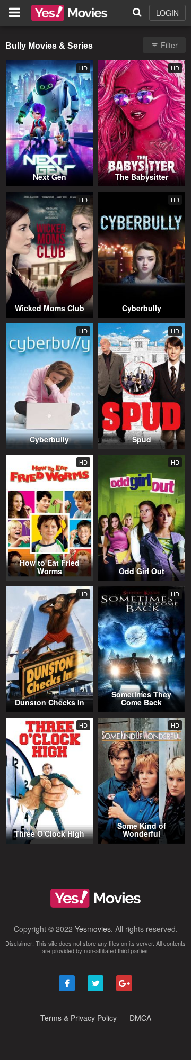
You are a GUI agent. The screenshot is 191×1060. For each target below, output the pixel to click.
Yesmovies (93, 928)
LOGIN (167, 12)
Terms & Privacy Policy (78, 1017)
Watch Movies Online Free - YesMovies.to (69, 13)
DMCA (140, 1017)
